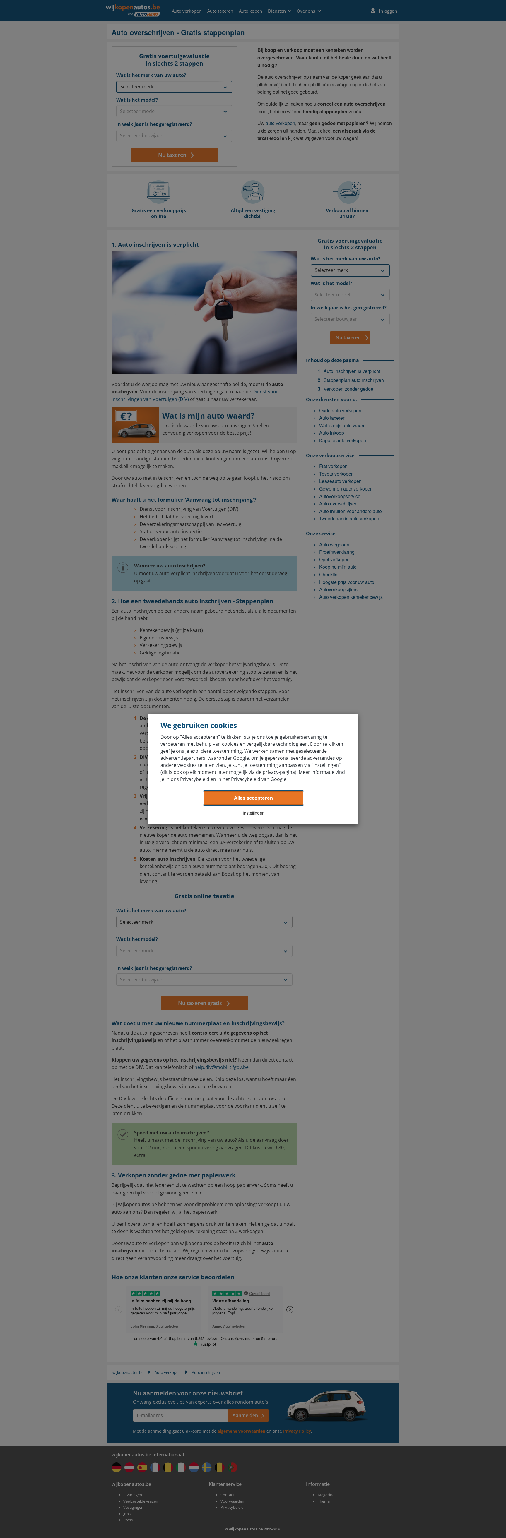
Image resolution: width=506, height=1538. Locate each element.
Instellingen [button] (253, 812)
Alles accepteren (253, 798)
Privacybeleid (194, 779)
